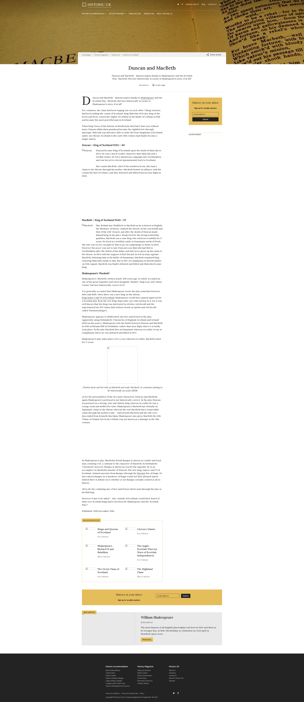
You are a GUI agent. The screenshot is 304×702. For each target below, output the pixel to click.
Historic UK (96, 5)
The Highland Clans (145, 571)
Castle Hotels (110, 673)
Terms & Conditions (113, 693)
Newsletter (149, 14)
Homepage (86, 55)
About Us (172, 670)
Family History (135, 14)
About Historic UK (164, 14)
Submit (205, 119)
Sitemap (172, 681)
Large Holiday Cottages (114, 681)
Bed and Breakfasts (113, 670)
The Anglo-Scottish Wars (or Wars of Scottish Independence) (147, 550)
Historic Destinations (144, 675)
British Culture (142, 673)
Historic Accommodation (93, 14)
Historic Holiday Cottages (115, 678)
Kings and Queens (144, 670)
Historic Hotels (111, 675)
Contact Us (212, 4)
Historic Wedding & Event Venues (118, 686)
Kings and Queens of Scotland (107, 531)
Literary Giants (146, 529)
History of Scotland (130, 55)
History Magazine (116, 14)
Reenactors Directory (145, 681)
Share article (215, 54)
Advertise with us (192, 4)
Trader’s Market (143, 683)
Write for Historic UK (176, 678)
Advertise (172, 673)
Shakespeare (147, 97)
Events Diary (141, 678)
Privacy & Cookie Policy (130, 693)
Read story (147, 640)
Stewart (141, 473)
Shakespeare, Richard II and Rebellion (105, 549)
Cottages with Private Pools (115, 683)
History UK (116, 55)
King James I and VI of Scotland (98, 297)
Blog (203, 4)
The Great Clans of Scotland (108, 571)
